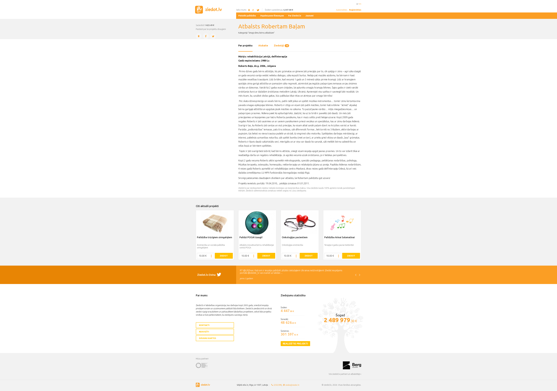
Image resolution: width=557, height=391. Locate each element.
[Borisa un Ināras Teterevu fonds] (269, 365)
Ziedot (224, 256)
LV (357, 4)
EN (360, 4)
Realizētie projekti (295, 343)
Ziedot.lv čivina (206, 274)
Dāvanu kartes (207, 338)
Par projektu (245, 45)
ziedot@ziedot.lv (292, 385)
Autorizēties (341, 10)
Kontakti (204, 325)
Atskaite (263, 45)
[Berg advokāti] (352, 365)
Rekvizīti (204, 332)
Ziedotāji (281, 45)
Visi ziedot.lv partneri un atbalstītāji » (345, 374)
